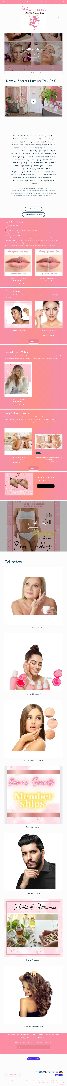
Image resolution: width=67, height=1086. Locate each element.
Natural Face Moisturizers (18, 399)
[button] (4, 17)
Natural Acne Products (32, 760)
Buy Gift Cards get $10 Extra (33, 214)
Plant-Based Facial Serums (18, 330)
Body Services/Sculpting (18, 457)
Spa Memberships (32, 827)
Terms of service (50, 1082)
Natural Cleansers (32, 694)
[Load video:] (33, 101)
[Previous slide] (26, 72)
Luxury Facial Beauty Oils (49, 330)
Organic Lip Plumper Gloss (18, 278)
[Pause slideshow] (41, 72)
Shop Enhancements (45, 486)
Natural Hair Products (32, 1027)
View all (33, 341)
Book (33, 530)
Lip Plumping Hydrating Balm (48, 278)
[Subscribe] (48, 1047)
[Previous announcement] (3, 2)
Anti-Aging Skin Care (32, 627)
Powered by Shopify (50, 1080)
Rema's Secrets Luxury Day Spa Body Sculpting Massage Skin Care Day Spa (28, 1080)
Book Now (33, 60)
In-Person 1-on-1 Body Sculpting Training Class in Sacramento (49, 458)
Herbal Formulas (32, 960)
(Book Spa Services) (34, 209)
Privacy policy (42, 1082)
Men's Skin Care (32, 893)
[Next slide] (36, 72)
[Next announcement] (63, 2)
